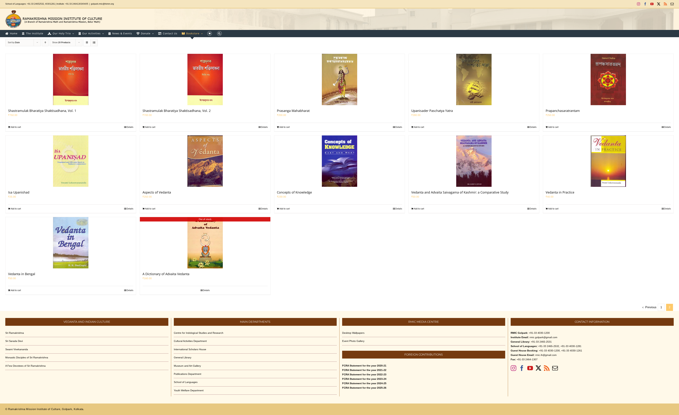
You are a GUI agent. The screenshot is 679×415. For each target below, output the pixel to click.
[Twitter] (538, 368)
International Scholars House (190, 349)
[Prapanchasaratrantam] (608, 79)
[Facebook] (522, 368)
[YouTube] (530, 368)
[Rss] (547, 368)
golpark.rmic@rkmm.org (102, 4)
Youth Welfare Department (189, 390)
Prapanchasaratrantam (563, 111)
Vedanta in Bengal (21, 274)
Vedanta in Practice (560, 192)
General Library (182, 357)
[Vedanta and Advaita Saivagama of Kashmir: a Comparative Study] (474, 161)
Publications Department (187, 374)
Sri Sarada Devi (14, 341)
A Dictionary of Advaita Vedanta (166, 274)
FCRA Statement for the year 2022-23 (364, 374)
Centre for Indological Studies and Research (198, 332)
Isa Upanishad (18, 192)
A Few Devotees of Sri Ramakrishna (25, 365)
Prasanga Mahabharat (293, 111)
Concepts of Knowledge (294, 192)
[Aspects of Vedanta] (205, 161)
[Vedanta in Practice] (608, 161)
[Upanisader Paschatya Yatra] (474, 79)
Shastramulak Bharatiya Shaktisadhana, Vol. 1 (42, 111)
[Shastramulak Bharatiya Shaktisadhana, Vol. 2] (205, 79)
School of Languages (186, 382)
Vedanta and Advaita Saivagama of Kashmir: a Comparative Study (460, 192)
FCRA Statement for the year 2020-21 (364, 365)
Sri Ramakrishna (14, 332)
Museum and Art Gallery (187, 365)
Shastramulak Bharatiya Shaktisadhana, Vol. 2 (177, 111)
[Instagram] (513, 368)
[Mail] (555, 368)
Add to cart (16, 127)
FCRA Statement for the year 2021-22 (364, 370)
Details (130, 127)
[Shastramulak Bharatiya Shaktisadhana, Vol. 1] (70, 79)
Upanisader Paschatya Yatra (432, 111)
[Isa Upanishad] (70, 161)
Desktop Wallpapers (353, 332)
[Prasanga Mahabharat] (339, 79)
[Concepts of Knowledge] (339, 161)
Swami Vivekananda (16, 349)
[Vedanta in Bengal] (70, 242)
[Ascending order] (45, 42)
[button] (219, 33)
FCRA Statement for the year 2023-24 (364, 378)
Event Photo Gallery (353, 341)
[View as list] (94, 42)
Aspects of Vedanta (157, 192)
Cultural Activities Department (190, 341)
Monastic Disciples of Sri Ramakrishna (26, 357)
